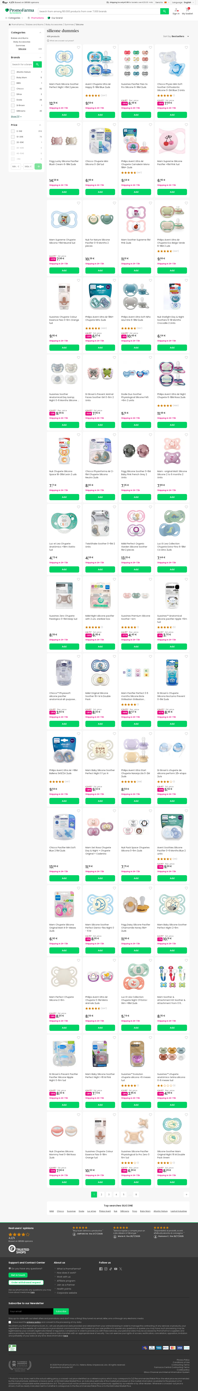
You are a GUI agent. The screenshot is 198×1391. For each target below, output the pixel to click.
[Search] (164, 11)
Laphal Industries (179, 1211)
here (32, 1292)
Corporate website (67, 1292)
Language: (181, 2)
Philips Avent (105, 1211)
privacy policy (34, 1322)
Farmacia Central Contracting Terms (171, 1367)
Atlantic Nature (161, 1211)
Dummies (69, 24)
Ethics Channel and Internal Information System (166, 1372)
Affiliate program (66, 1280)
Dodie (81, 1211)
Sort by (167, 36)
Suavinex (71, 1211)
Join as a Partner (66, 1284)
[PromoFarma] (19, 11)
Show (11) (15, 116)
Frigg (134, 1211)
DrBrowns (124, 1211)
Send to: (159, 2)
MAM (52, 1211)
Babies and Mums (34, 24)
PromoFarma (18, 24)
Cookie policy (183, 1369)
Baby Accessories (54, 24)
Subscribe (61, 1311)
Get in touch (18, 1275)
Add (64, 114)
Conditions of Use (181, 1362)
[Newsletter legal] (10, 1322)
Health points (64, 1288)
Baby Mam (145, 1211)
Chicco (60, 1211)
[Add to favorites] (78, 47)
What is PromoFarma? (69, 1268)
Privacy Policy (183, 1360)
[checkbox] (26, 72)
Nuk (115, 1211)
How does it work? (66, 1272)
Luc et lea (91, 1211)
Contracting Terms (180, 1364)
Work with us (64, 1276)
